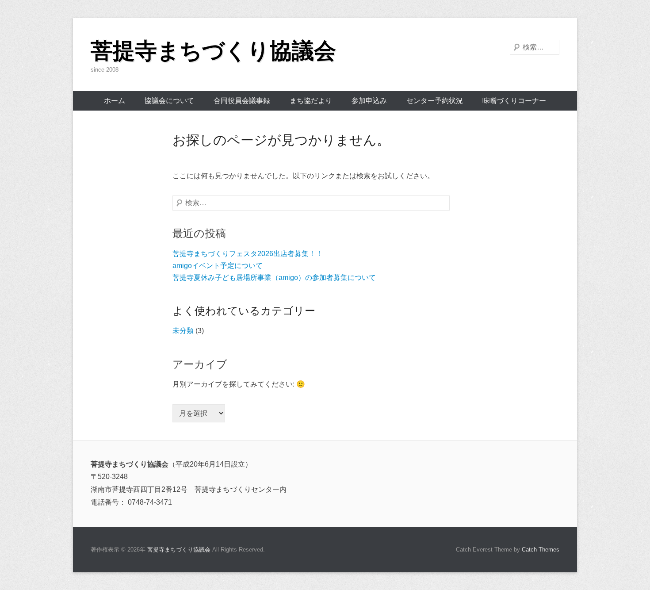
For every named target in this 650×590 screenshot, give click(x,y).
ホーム (114, 100)
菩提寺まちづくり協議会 (213, 50)
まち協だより (311, 100)
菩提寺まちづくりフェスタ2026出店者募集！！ (247, 253)
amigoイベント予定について (217, 265)
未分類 (183, 330)
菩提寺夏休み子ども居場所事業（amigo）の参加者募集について (274, 277)
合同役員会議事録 (242, 100)
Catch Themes (540, 549)
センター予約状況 (434, 100)
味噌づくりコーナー (514, 100)
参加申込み (369, 100)
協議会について (169, 100)
